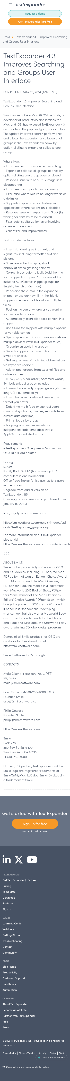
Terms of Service (27, 1053)
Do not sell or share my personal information (27, 1066)
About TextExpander (15, 1004)
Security (42, 1053)
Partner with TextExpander (19, 1015)
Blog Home (9, 966)
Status (53, 1053)
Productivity (10, 972)
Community (10, 952)
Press (6, 37)
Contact (7, 946)
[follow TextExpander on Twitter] (20, 862)
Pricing (7, 886)
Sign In (7, 909)
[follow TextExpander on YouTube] (33, 862)
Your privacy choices (53, 1057)
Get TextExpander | (35, 21)
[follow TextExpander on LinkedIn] (8, 862)
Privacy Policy (9, 1053)
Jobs (5, 1021)
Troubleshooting (12, 941)
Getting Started (12, 935)
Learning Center (13, 923)
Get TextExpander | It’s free (19, 880)
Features (8, 903)
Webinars (8, 929)
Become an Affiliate (15, 1010)
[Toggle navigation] (10, 5)
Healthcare (9, 984)
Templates (9, 891)
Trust (61, 1053)
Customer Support (14, 978)
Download (9, 897)
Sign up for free (35, 823)
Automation (10, 990)
